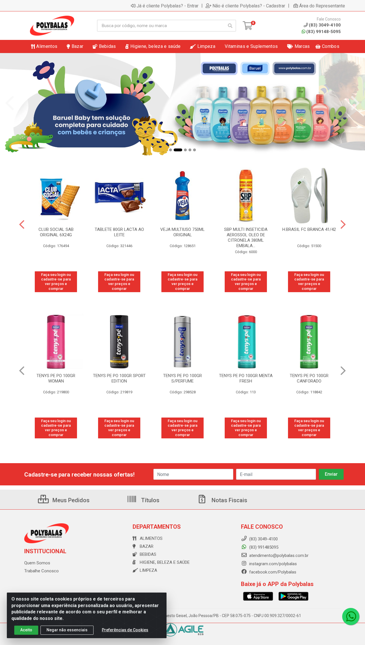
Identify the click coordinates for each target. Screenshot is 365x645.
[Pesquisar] (230, 26)
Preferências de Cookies (125, 630)
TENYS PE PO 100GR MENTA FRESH (246, 378)
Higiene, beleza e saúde (165, 562)
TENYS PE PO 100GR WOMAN (55, 378)
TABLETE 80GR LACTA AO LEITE (119, 232)
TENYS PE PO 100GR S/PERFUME (182, 378)
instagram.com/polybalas (272, 563)
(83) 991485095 (263, 547)
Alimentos (151, 538)
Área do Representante (322, 5)
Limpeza (148, 570)
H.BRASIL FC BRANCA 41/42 (309, 229)
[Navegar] (9, 103)
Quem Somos (37, 562)
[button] (170, 149)
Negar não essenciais (67, 630)
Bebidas (148, 554)
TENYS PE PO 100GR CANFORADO (309, 378)
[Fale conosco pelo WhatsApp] (350, 616)
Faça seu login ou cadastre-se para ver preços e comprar (56, 281)
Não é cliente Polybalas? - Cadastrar (248, 5)
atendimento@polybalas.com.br (278, 555)
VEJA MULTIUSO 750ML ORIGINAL (182, 232)
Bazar (146, 546)
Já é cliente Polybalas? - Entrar (167, 5)
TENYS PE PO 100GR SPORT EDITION (119, 378)
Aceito (26, 630)
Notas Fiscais (228, 500)
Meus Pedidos (70, 500)
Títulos (149, 500)
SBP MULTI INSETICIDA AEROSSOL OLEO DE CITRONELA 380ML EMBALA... (245, 237)
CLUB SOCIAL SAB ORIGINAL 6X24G (56, 232)
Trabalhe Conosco (41, 570)
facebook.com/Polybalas (272, 572)
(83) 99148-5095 (323, 31)
